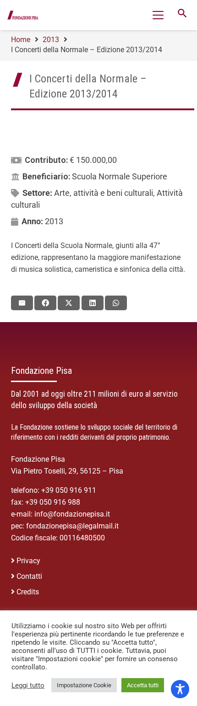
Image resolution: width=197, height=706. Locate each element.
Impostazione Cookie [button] (84, 685)
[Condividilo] (45, 303)
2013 (54, 221)
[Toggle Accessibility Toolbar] (180, 689)
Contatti (29, 576)
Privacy (28, 560)
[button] (158, 15)
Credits (27, 591)
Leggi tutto (27, 685)
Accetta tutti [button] (143, 685)
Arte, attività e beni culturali (103, 193)
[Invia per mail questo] (22, 303)
